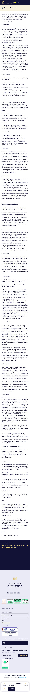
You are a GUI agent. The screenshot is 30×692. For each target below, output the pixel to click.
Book (14, 3)
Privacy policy (5, 617)
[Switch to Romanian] (15, 2)
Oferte (4, 689)
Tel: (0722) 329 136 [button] (16, 583)
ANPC (3, 620)
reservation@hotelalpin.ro (16, 586)
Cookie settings (5, 622)
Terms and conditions (7, 612)
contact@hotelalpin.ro (16, 585)
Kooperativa (21, 677)
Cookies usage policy (7, 615)
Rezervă (26, 685)
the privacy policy (12, 658)
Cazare (4, 685)
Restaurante (11, 685)
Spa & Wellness (18, 683)
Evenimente (11, 688)
